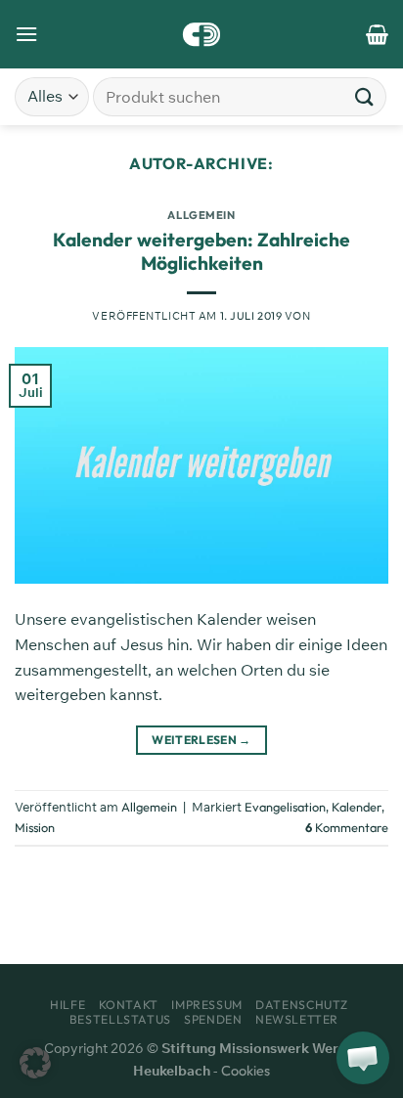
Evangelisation (285, 806)
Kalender (356, 806)
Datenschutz (301, 1004)
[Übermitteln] (364, 96)
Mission (35, 827)
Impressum (207, 1004)
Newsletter (296, 1019)
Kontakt (128, 1004)
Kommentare (346, 827)
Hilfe (67, 1004)
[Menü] (26, 34)
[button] (35, 1063)
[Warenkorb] (377, 34)
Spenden (213, 1019)
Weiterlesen (201, 739)
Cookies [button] (245, 1070)
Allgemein (201, 215)
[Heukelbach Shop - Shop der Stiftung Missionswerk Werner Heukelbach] (202, 34)
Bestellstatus (120, 1019)
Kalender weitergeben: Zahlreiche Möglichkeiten (201, 252)
